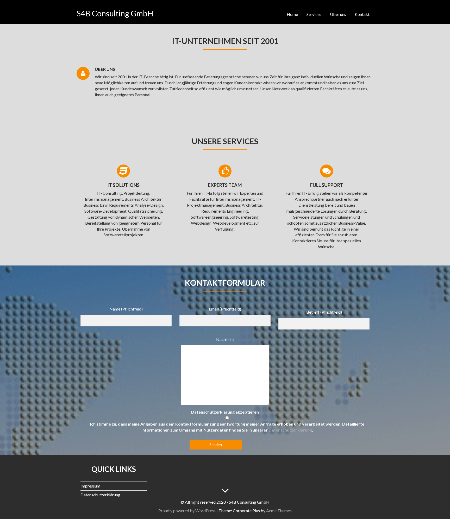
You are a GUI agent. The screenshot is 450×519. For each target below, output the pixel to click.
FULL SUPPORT (326, 185)
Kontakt (362, 14)
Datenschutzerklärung (290, 429)
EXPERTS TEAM (225, 185)
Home (292, 14)
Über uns (338, 14)
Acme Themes (279, 510)
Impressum (90, 485)
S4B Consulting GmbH (115, 13)
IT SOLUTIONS (123, 185)
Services (314, 14)
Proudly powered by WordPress (187, 510)
